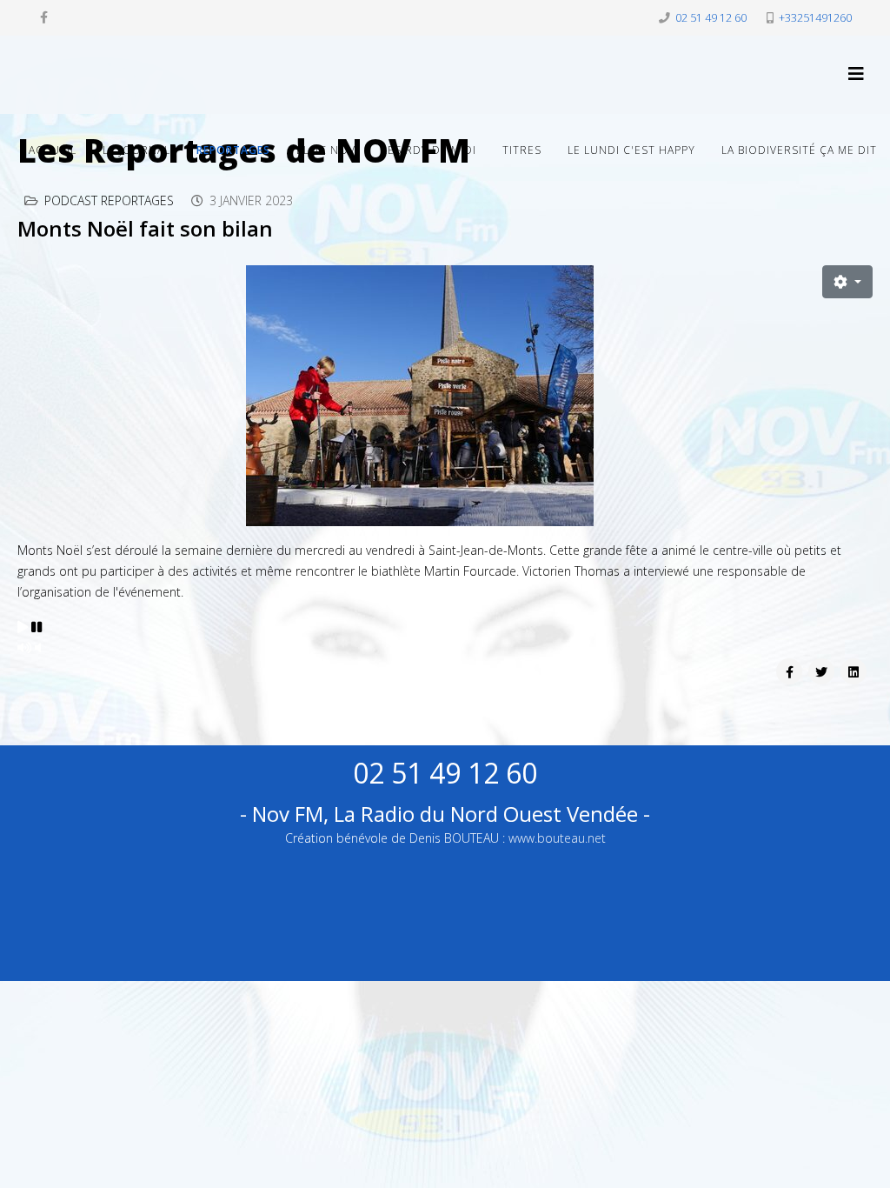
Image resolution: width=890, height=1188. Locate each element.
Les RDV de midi (429, 150)
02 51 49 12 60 (711, 17)
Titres (521, 150)
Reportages (233, 150)
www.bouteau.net (557, 838)
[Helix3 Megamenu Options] (856, 73)
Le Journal (136, 150)
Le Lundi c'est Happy (631, 150)
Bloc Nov (325, 150)
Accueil (52, 150)
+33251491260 (815, 17)
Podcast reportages (109, 200)
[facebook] (44, 17)
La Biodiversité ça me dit (799, 150)
